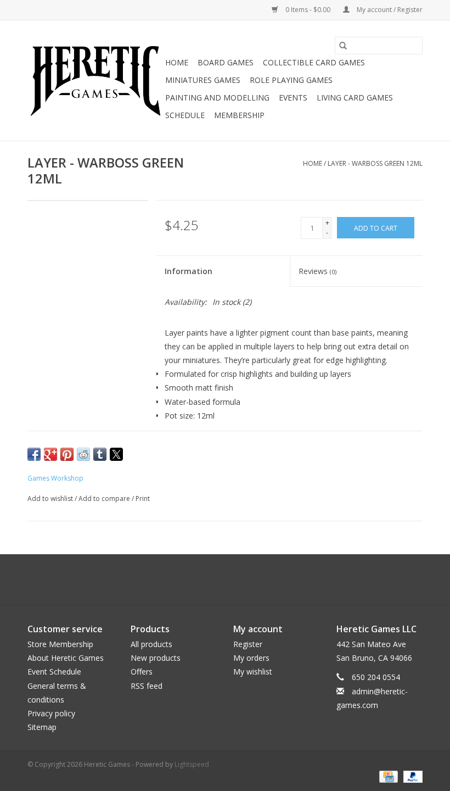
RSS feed (146, 686)
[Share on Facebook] (34, 454)
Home (176, 62)
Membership (239, 115)
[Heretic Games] (94, 81)
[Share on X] (116, 454)
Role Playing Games (291, 80)
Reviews (317, 271)
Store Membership (60, 644)
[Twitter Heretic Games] (215, 579)
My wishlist (252, 671)
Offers (142, 671)
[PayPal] (411, 776)
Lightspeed (192, 764)
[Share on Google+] (50, 454)
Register (247, 644)
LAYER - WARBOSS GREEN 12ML (375, 163)
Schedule (185, 115)
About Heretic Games (65, 658)
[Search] (343, 45)
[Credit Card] (387, 776)
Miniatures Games (202, 80)
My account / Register (389, 9)
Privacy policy (51, 713)
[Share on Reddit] (83, 454)
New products (156, 658)
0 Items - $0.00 (308, 9)
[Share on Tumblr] (99, 454)
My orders (251, 658)
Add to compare (105, 498)
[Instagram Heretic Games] (254, 579)
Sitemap (42, 727)
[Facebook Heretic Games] (195, 579)
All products (151, 644)
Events (293, 97)
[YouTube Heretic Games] (235, 579)
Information (188, 271)
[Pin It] (67, 454)
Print (143, 498)
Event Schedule (54, 671)
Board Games (226, 62)
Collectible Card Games (314, 62)
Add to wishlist (51, 498)
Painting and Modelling (217, 97)
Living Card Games (355, 97)
